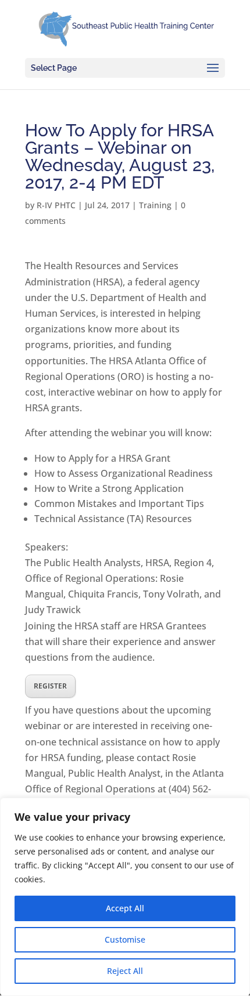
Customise (125, 939)
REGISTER (50, 686)
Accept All (125, 908)
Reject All (125, 970)
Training (155, 205)
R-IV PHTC (56, 205)
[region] (125, 897)
